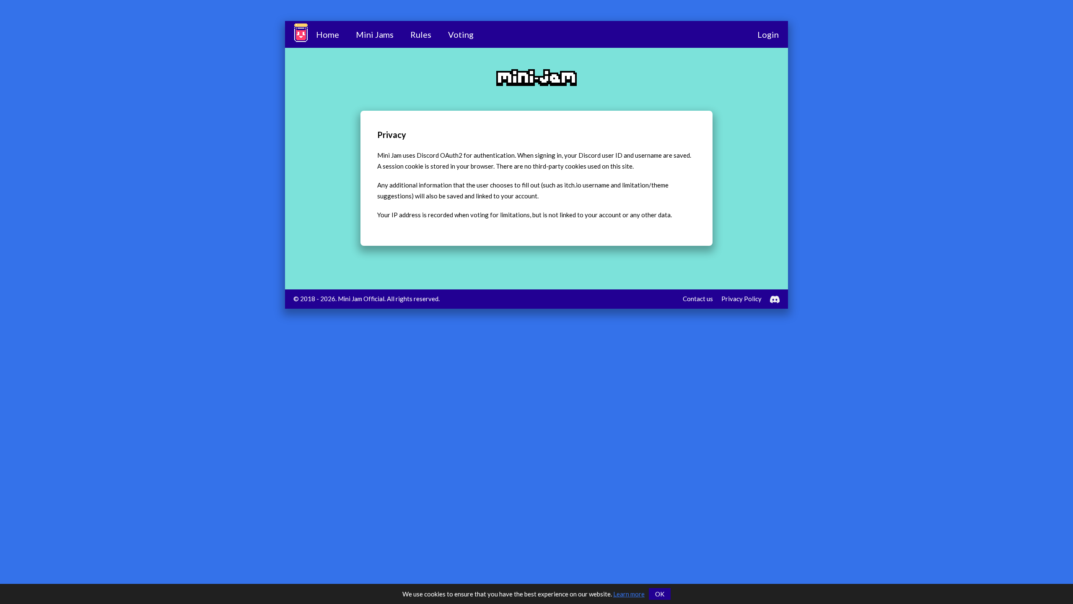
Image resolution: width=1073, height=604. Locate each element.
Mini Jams (375, 34)
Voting (461, 34)
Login (768, 34)
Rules (420, 34)
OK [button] (659, 594)
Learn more (629, 594)
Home (327, 34)
